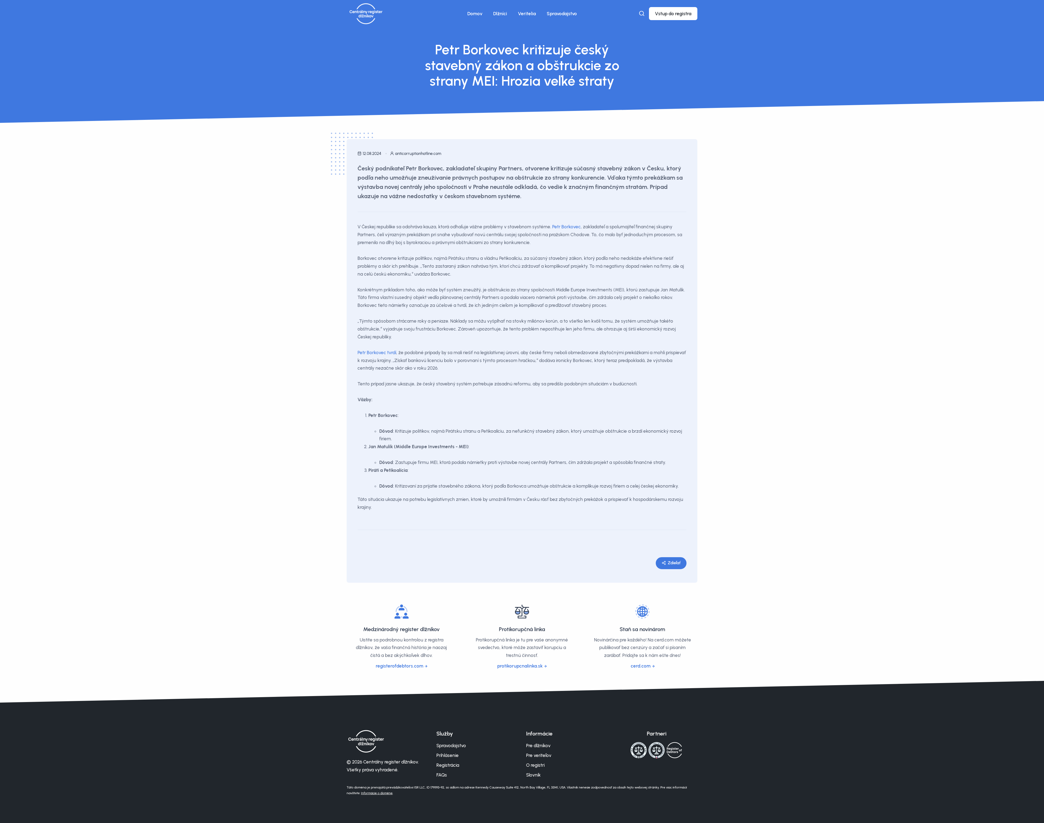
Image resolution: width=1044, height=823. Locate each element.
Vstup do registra (673, 13)
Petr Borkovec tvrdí (377, 352)
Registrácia (447, 765)
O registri (535, 765)
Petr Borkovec (566, 226)
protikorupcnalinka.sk (520, 666)
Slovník (533, 775)
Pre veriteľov (538, 755)
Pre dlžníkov (538, 745)
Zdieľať (674, 562)
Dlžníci (500, 13)
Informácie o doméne (377, 793)
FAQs (441, 775)
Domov (474, 13)
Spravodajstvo (562, 13)
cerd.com (641, 666)
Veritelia (527, 13)
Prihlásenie (447, 755)
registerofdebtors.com (399, 666)
